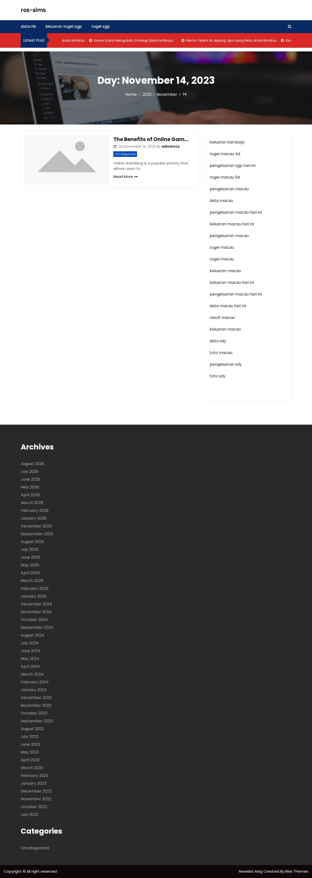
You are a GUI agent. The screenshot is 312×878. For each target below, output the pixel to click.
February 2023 (34, 775)
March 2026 (32, 503)
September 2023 (37, 721)
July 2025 (30, 549)
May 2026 (30, 487)
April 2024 (30, 666)
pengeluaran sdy (226, 364)
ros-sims (33, 10)
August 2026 (32, 464)
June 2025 (30, 557)
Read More (123, 176)
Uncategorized (125, 154)
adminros (171, 146)
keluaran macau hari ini (232, 224)
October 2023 (34, 713)
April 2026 (30, 495)
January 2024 (34, 690)
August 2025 (32, 541)
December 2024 (36, 604)
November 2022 (36, 799)
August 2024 (32, 635)
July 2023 (29, 736)
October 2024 (34, 619)
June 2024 (30, 651)
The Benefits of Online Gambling (152, 139)
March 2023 (32, 768)
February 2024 (35, 682)
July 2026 (30, 471)
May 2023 (30, 752)
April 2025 (30, 573)
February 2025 (35, 588)
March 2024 (32, 674)
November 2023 (36, 705)
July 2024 (30, 643)
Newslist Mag (251, 871)
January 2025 (34, 596)
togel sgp (100, 26)
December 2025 (36, 526)
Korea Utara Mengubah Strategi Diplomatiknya (126, 40)
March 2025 (32, 580)
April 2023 (30, 760)
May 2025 (30, 565)
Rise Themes (296, 871)
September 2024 (37, 627)
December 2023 (36, 697)
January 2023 (33, 783)
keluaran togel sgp (64, 26)
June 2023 (30, 744)
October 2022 (34, 807)
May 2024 (30, 658)
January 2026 (34, 518)
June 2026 (30, 479)
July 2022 (29, 814)
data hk (28, 26)
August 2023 (32, 729)
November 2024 (36, 612)
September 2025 (37, 534)
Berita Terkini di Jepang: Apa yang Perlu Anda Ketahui (223, 40)
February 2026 (35, 510)
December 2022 (36, 791)
